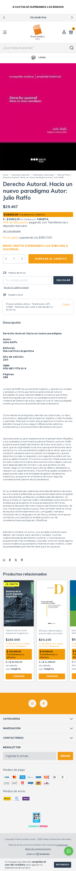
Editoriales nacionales (44, 175)
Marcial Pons (63, 175)
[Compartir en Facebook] (10, 560)
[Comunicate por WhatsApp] (68, 851)
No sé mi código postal (16, 287)
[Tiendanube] (38, 854)
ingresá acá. (62, 845)
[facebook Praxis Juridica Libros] (44, 703)
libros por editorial (20, 175)
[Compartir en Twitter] (15, 560)
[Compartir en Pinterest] (22, 560)
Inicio (5, 175)
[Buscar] (71, 47)
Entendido (62, 864)
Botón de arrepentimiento (38, 849)
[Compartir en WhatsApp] (4, 560)
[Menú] (5, 32)
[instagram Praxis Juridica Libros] (32, 703)
